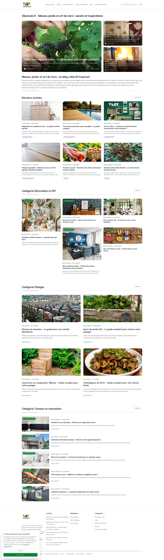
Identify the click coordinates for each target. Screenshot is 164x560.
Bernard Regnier (108, 165)
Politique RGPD (70, 553)
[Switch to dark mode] (140, 4)
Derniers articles (50, 4)
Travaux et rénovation (81, 4)
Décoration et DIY (68, 4)
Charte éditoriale (80, 553)
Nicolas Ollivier (26, 123)
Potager (59, 4)
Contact (62, 553)
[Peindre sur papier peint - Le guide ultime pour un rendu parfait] (122, 33)
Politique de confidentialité (51, 553)
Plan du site (89, 553)
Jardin (91, 4)
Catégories (99, 513)
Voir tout (137, 97)
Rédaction (74, 513)
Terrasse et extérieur (100, 4)
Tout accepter (20, 555)
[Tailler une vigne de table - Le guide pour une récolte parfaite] (61, 46)
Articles (49, 513)
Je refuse (20, 550)
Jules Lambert (107, 123)
